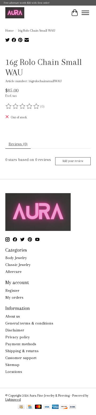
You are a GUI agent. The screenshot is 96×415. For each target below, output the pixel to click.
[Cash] (21, 407)
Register (12, 290)
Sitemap (12, 364)
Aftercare (13, 271)
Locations (13, 371)
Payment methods (20, 344)
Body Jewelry (16, 257)
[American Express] (55, 407)
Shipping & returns (22, 350)
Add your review (72, 161)
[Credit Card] (29, 407)
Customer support (21, 357)
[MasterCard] (38, 407)
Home (9, 30)
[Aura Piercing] (14, 12)
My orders (14, 297)
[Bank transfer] (72, 407)
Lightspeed (13, 399)
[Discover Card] (64, 407)
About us (12, 316)
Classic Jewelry (18, 264)
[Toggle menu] (85, 12)
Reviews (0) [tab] (18, 144)
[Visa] (46, 407)
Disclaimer (14, 330)
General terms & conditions (29, 323)
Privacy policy (17, 337)
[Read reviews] (22, 106)
